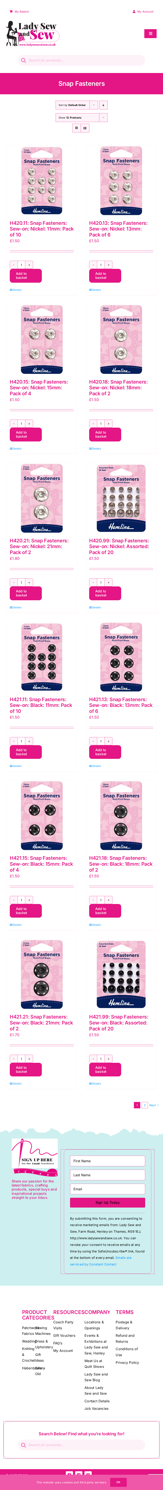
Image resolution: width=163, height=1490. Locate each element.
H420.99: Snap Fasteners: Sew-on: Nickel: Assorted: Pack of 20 (119, 546)
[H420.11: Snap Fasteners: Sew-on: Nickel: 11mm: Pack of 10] (42, 180)
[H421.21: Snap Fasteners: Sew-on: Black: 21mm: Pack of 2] (42, 974)
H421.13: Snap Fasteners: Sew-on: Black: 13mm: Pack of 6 (120, 705)
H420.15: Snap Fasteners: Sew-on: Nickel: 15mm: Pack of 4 (39, 388)
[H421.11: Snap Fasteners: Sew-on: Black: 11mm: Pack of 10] (42, 657)
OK (118, 1482)
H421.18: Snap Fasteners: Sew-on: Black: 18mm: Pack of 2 (120, 864)
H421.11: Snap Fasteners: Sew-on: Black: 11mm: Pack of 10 (41, 705)
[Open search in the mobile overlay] (81, 60)
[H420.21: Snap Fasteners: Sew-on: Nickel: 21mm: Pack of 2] (42, 498)
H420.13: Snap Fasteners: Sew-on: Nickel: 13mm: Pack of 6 (118, 229)
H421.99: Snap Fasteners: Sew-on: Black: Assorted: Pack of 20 (118, 1023)
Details (17, 289)
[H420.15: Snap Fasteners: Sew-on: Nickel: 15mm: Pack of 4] (42, 339)
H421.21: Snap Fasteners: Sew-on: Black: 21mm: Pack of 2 (41, 1023)
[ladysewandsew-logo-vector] (32, 22)
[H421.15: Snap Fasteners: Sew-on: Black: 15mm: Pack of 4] (42, 815)
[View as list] (85, 128)
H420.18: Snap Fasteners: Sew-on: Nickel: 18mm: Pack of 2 (118, 388)
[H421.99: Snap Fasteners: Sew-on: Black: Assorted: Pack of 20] (121, 974)
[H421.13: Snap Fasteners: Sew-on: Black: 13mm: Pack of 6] (121, 657)
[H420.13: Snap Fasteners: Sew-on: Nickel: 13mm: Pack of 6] (121, 180)
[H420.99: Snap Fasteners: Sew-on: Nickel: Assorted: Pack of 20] (121, 498)
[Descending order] (103, 105)
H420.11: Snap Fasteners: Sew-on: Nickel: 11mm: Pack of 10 (42, 229)
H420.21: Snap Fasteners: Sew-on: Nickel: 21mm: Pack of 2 (39, 546)
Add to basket (21, 275)
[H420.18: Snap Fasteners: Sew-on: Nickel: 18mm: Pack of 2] (121, 339)
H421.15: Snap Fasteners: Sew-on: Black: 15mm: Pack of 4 (41, 864)
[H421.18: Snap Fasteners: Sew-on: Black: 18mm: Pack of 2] (121, 815)
